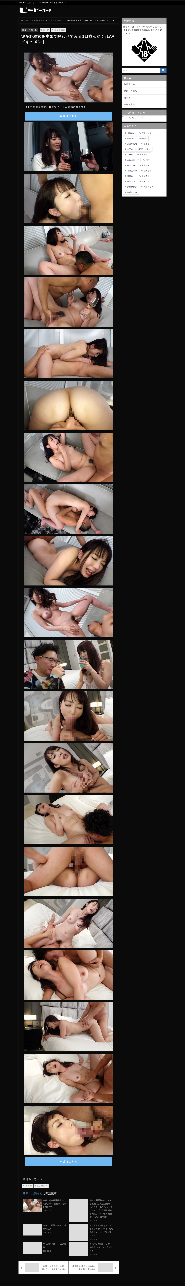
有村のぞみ (132, 192)
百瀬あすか (132, 171)
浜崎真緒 (146, 176)
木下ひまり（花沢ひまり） (139, 149)
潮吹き (127, 98)
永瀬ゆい (148, 144)
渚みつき (146, 181)
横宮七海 (131, 165)
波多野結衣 (59, 30)
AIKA (148, 160)
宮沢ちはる (147, 133)
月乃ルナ (146, 165)
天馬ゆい (131, 133)
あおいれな (132, 144)
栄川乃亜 (131, 181)
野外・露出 (129, 104)
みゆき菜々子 (133, 160)
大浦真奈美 (149, 187)
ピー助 (46, 30)
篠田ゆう (131, 176)
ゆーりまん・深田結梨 (137, 138)
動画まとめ (129, 84)
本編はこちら (69, 116)
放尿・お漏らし (29, 30)
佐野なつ (148, 171)
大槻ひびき (132, 187)
